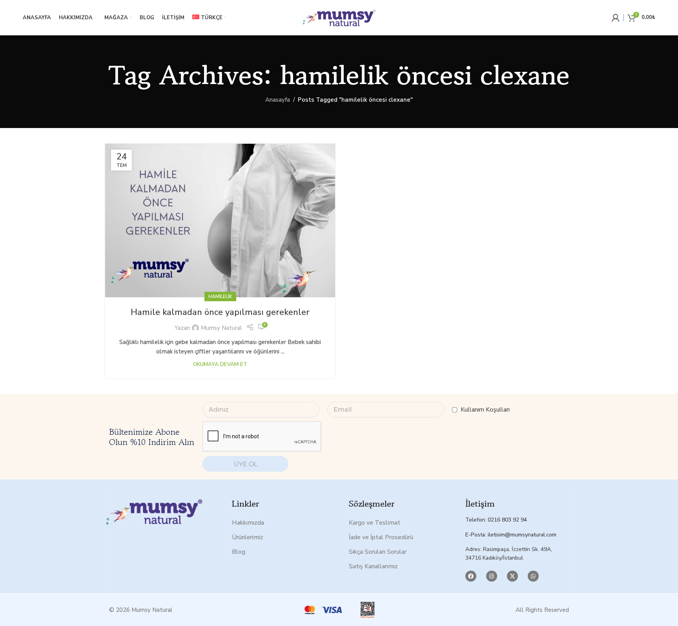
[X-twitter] (512, 576)
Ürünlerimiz (247, 537)
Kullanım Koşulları (485, 409)
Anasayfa (277, 100)
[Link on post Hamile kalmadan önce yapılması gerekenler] (220, 220)
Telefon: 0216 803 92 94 (496, 519)
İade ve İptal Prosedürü (381, 537)
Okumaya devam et (220, 364)
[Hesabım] (615, 18)
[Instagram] (491, 576)
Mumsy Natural (221, 328)
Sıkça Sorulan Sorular (377, 551)
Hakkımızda (248, 522)
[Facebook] (470, 576)
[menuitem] (209, 17)
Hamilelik (220, 296)
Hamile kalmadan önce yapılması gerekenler (220, 312)
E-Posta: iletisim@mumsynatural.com (510, 534)
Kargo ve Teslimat (374, 522)
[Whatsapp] (533, 576)
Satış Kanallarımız (373, 566)
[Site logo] (339, 17)
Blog (238, 551)
